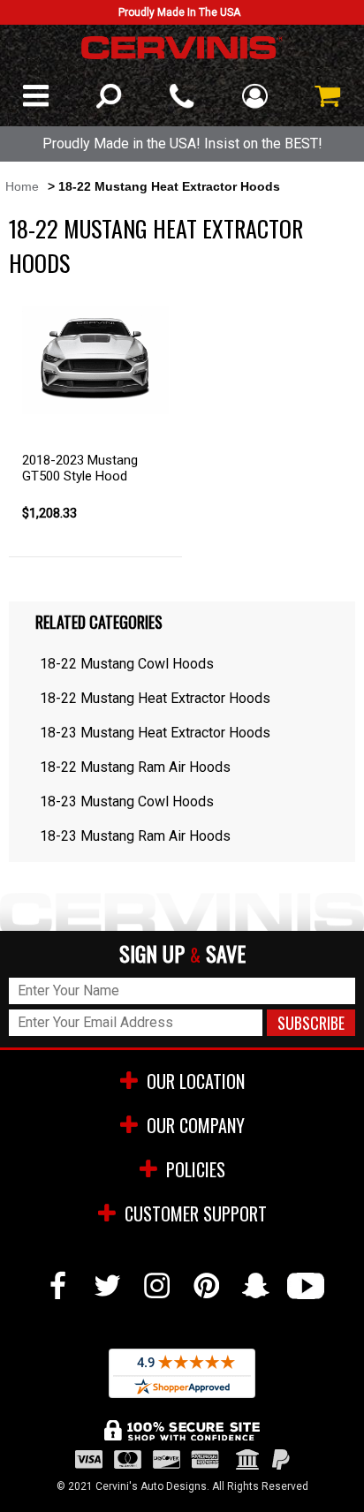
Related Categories (99, 621)
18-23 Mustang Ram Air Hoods (135, 836)
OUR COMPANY (196, 1125)
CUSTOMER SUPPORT (196, 1213)
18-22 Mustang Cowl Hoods (127, 663)
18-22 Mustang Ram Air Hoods (135, 767)
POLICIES (195, 1169)
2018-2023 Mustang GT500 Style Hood (80, 468)
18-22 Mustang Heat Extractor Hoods (155, 698)
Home (22, 186)
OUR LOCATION (196, 1081)
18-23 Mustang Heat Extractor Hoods (155, 732)
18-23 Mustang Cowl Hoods (127, 801)
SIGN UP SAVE (182, 954)
